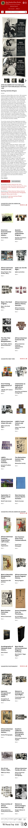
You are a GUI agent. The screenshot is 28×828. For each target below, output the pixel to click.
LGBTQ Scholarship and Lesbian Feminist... (6, 459)
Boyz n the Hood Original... (6, 303)
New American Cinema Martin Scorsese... (20, 496)
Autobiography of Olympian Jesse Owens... (7, 648)
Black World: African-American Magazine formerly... (21, 649)
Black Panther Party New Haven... (5, 612)
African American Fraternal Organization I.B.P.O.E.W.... (7, 539)
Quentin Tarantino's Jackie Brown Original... (19, 232)
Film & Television (12, 187)
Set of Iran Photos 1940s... (6, 769)
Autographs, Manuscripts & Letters (9, 194)
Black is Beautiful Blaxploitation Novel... (7, 576)
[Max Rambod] (14, 3)
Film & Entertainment (14, 192)
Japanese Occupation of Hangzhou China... (5, 693)
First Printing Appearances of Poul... (6, 385)
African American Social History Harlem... (7, 730)
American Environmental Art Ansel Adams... (6, 232)
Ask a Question (16, 181)
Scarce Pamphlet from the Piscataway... (20, 612)
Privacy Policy (20, 819)
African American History (14, 191)
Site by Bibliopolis (19, 822)
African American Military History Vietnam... (21, 303)
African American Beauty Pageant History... (21, 576)
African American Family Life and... (21, 769)
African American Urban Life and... (7, 268)
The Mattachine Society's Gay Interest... (20, 459)
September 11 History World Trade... (5, 496)
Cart (18, 8)
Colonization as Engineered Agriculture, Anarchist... (20, 386)
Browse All (23, 205)
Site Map (25, 819)
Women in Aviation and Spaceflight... (19, 693)
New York (10, 186)
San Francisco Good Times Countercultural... (21, 539)
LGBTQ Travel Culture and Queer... (19, 423)
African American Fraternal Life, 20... (21, 339)
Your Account (11, 8)
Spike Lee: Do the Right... (21, 268)
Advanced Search (14, 6)
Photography (23, 192)
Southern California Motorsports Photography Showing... (19, 732)
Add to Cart (5, 181)
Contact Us (16, 819)
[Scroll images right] (25, 80)
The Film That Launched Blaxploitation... (6, 339)
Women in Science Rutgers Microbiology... (20, 805)
